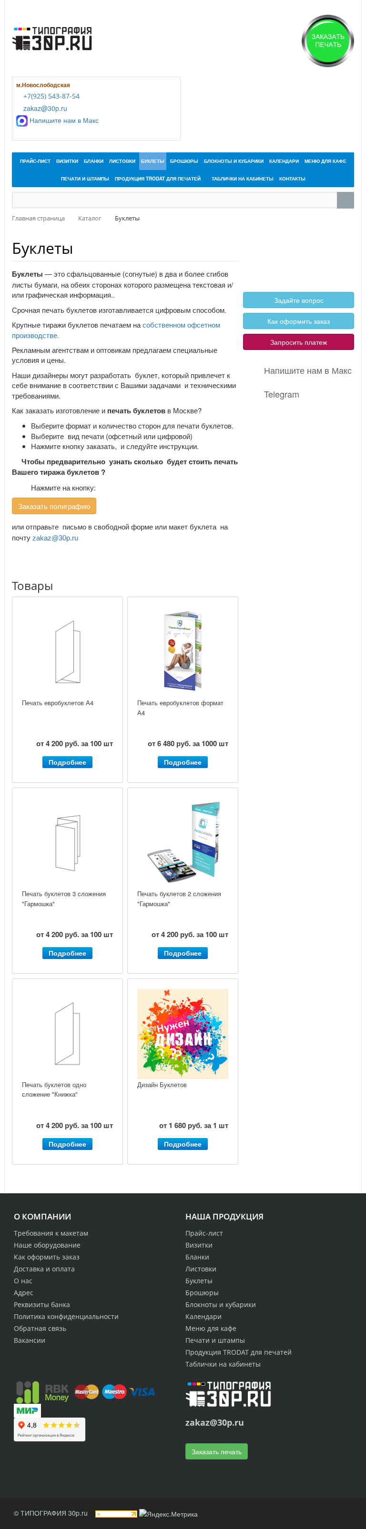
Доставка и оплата (44, 1268)
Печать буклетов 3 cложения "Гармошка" (64, 898)
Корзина (268, 261)
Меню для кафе (210, 1328)
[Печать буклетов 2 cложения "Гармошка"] (182, 843)
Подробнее (67, 762)
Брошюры (202, 1292)
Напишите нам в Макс (63, 120)
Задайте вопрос (299, 300)
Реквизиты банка (42, 1304)
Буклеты (42, 248)
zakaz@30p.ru (44, 108)
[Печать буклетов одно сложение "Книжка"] (67, 1034)
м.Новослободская (43, 84)
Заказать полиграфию (54, 506)
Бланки (197, 1256)
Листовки (200, 1268)
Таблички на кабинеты (223, 1364)
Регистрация (301, 250)
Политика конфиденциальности (66, 1316)
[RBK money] (42, 1391)
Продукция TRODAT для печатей (238, 1352)
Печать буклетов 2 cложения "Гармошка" (179, 898)
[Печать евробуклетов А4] (67, 652)
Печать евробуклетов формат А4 (180, 707)
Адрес (23, 1292)
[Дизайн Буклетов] (182, 1034)
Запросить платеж (298, 342)
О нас (23, 1280)
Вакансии (29, 1340)
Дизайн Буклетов (162, 1084)
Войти (265, 250)
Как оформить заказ (298, 321)
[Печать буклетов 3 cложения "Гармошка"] (67, 843)
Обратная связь (40, 1328)
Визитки (199, 1244)
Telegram (281, 394)
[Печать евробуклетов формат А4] (182, 652)
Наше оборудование (47, 1244)
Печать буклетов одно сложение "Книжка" (54, 1089)
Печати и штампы (215, 1340)
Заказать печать (217, 1451)
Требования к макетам (51, 1233)
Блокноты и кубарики (220, 1304)
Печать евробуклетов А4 (57, 702)
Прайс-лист (204, 1233)
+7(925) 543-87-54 (50, 95)
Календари (203, 1316)
